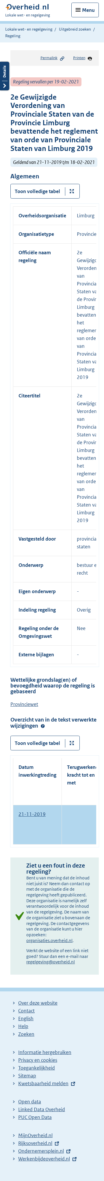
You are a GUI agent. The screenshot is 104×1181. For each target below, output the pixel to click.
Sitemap (27, 1075)
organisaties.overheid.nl (49, 940)
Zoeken (26, 1034)
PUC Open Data (35, 1117)
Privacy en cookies (37, 1060)
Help (23, 1026)
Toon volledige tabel (37, 191)
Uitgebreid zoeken (75, 29)
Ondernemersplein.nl (41, 1151)
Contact (26, 1011)
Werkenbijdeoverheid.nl (44, 1159)
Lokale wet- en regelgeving (28, 29)
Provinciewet (24, 704)
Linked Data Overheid (41, 1109)
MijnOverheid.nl (35, 1135)
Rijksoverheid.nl (35, 1143)
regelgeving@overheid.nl (50, 962)
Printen (79, 57)
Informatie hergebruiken (44, 1052)
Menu (88, 10)
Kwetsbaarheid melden (43, 1083)
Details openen (4, 76)
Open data (29, 1101)
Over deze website (37, 1003)
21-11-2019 (32, 814)
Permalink (48, 57)
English (26, 1018)
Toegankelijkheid (36, 1068)
